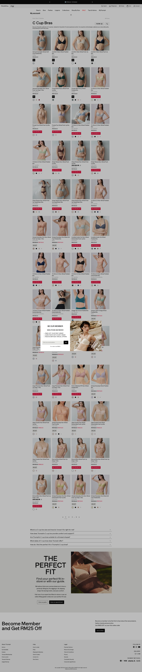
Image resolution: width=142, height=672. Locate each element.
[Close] (100, 322)
